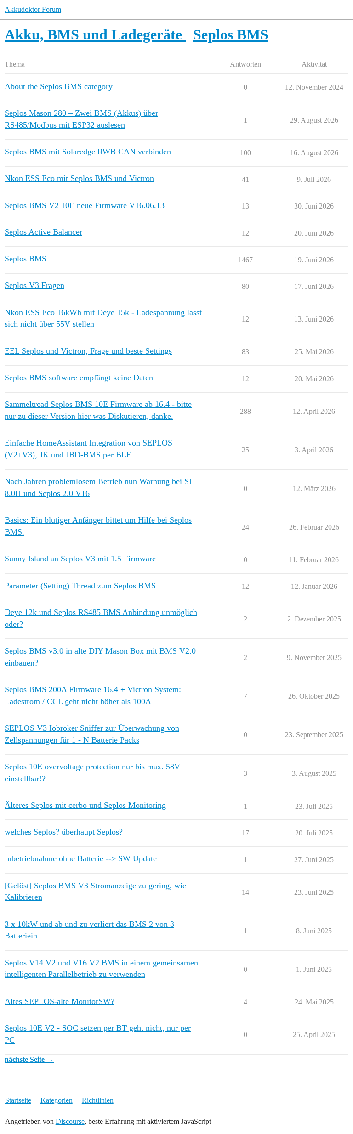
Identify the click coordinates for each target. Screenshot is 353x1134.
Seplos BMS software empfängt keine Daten (79, 377)
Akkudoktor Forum (33, 9)
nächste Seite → (29, 1059)
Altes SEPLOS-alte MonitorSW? (59, 1001)
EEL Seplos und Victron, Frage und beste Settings (88, 350)
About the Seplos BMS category (59, 86)
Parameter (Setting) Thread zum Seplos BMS (80, 585)
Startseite (18, 1100)
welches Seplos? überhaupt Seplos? (64, 831)
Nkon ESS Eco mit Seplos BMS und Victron (79, 178)
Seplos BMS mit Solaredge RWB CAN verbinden (88, 151)
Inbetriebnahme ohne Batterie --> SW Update (81, 858)
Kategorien (56, 1100)
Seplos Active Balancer (43, 232)
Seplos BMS (25, 258)
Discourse (70, 1121)
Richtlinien (98, 1100)
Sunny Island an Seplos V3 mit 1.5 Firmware (80, 558)
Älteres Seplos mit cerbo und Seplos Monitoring (85, 805)
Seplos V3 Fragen (34, 285)
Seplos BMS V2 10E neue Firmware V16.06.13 (85, 205)
